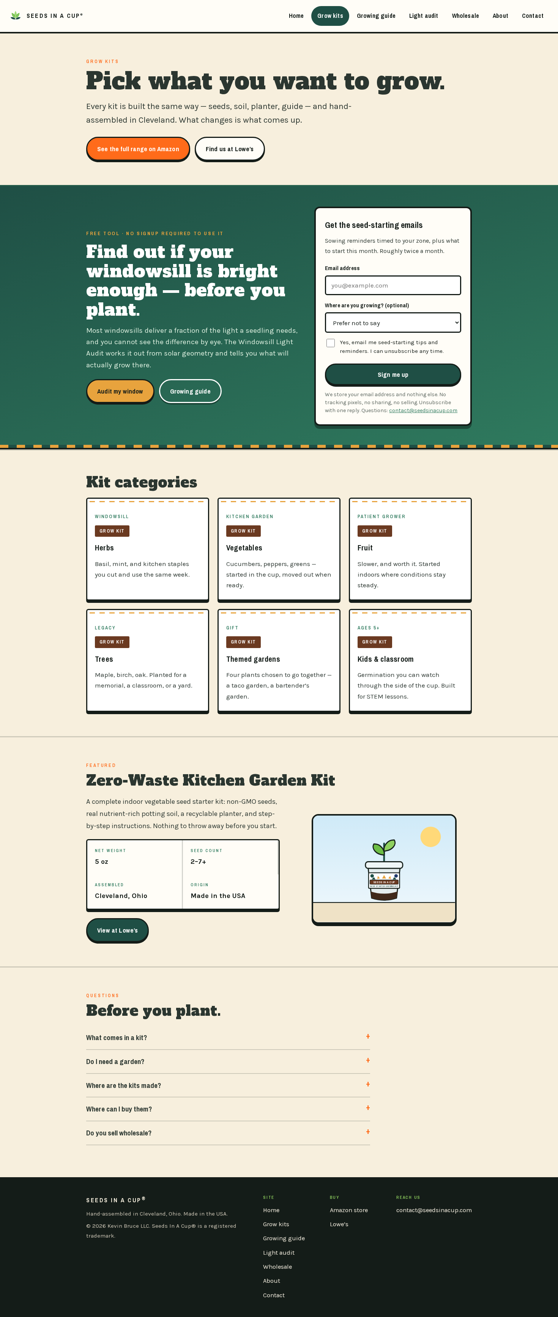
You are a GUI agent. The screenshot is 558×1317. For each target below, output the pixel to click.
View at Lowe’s (117, 930)
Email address (342, 268)
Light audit (423, 15)
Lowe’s (339, 1224)
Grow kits (330, 15)
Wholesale (465, 15)
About (500, 15)
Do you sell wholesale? (118, 1133)
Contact (533, 15)
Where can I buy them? (119, 1109)
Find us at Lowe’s (230, 148)
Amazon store (349, 1210)
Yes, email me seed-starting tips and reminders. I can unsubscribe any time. (392, 346)
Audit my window (120, 391)
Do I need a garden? (115, 1061)
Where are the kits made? (123, 1085)
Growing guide (376, 15)
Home (296, 15)
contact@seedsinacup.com (423, 410)
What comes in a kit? (116, 1037)
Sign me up (393, 374)
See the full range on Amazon (138, 148)
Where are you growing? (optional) (367, 305)
